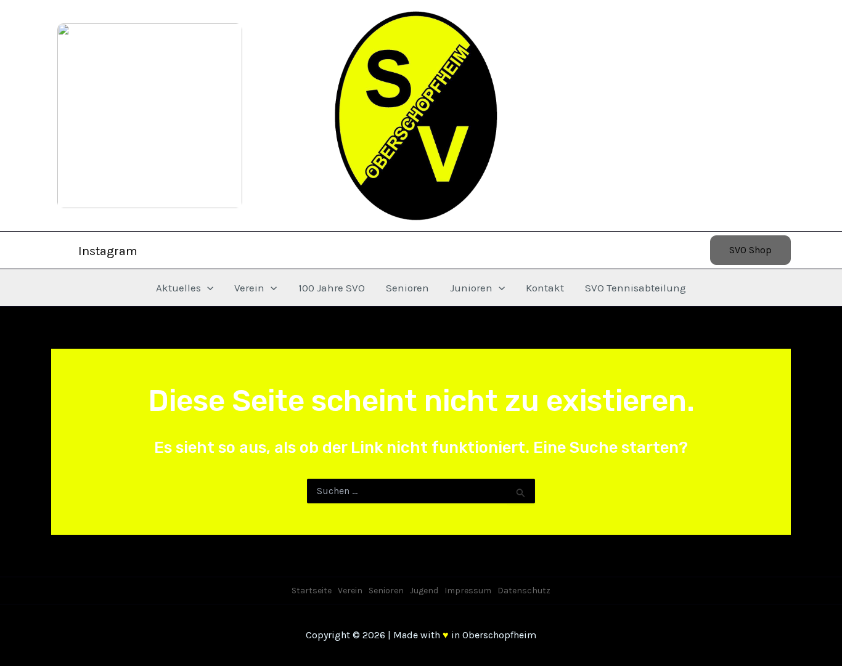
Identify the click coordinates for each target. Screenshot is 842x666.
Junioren (471, 288)
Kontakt (545, 288)
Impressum (467, 590)
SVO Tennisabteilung (635, 288)
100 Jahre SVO (331, 288)
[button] (750, 250)
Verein (249, 288)
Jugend (424, 590)
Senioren (407, 288)
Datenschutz (523, 590)
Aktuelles (178, 288)
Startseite (312, 590)
